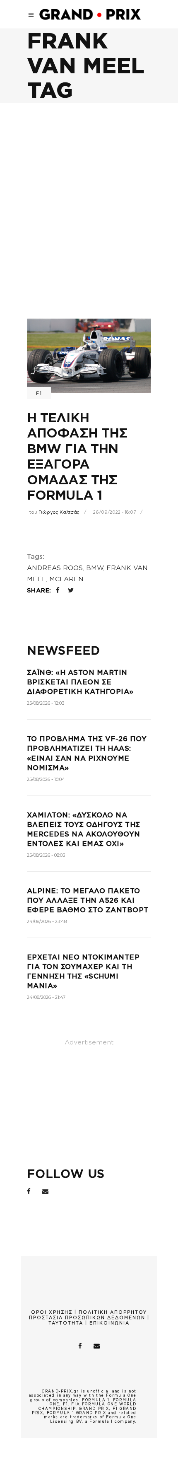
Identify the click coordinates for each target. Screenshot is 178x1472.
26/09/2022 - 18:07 (114, 512)
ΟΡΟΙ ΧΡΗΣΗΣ (51, 1312)
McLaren (66, 579)
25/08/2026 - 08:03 (46, 855)
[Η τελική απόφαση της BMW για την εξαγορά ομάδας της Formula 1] (89, 356)
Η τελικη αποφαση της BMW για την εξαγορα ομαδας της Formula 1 (77, 456)
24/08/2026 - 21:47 (46, 997)
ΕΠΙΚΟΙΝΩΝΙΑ (109, 1322)
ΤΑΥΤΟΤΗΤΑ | (68, 1322)
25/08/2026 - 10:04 (46, 779)
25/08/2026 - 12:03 (45, 703)
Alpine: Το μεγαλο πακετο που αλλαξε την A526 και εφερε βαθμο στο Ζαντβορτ (88, 900)
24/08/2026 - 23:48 (47, 921)
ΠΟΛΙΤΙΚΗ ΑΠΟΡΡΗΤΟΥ (113, 1312)
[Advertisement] (89, 196)
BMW (94, 568)
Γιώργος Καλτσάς (58, 512)
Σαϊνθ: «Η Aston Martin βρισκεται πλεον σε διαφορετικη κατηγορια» (80, 682)
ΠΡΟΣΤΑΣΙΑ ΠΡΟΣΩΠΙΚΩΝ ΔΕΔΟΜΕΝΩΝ (87, 1317)
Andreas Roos (55, 568)
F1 (39, 393)
